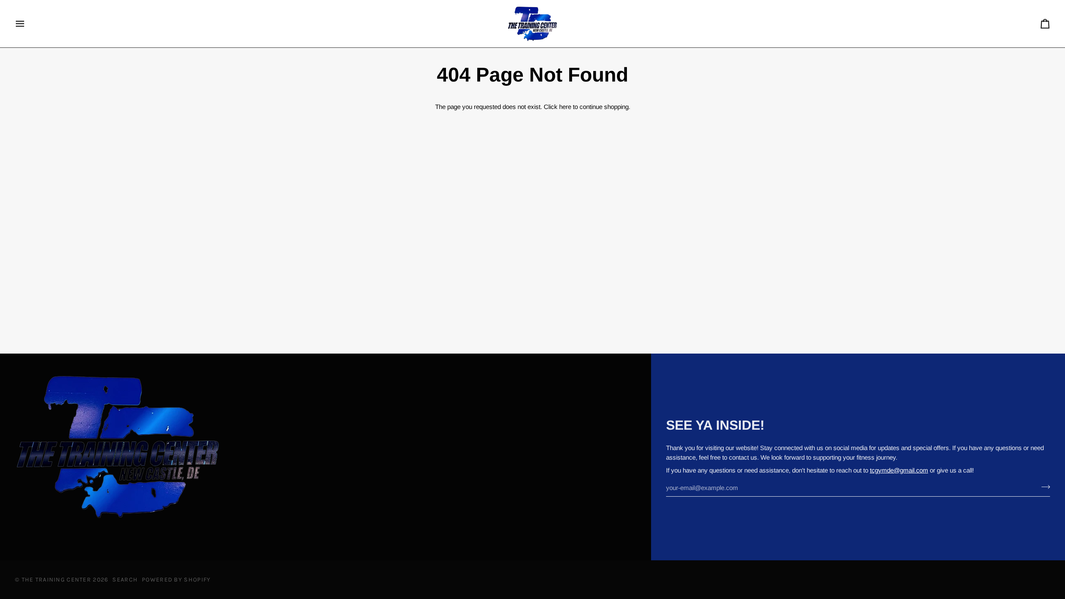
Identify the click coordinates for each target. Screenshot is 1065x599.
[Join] (1043, 486)
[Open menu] (27, 23)
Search (125, 579)
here (565, 106)
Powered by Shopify (176, 579)
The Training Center (56, 579)
